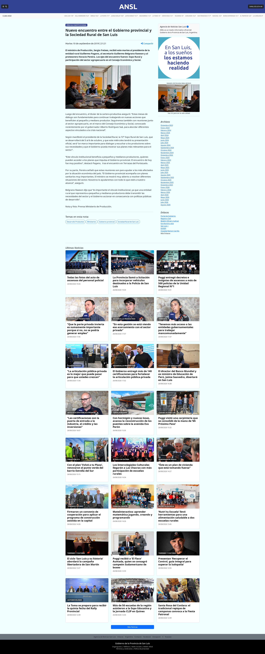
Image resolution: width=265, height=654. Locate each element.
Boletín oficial (148, 647)
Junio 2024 (165, 140)
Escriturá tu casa (167, 223)
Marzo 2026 (165, 192)
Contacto (138, 637)
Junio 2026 (165, 200)
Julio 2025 (164, 172)
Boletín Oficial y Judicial (170, 221)
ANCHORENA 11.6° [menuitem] (145, 16)
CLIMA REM (7, 16)
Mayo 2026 (165, 197)
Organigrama (117, 647)
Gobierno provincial (107, 222)
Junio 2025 (165, 170)
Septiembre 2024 (167, 148)
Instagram (156, 637)
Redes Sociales (137, 647)
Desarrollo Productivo (75, 222)
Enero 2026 (165, 187)
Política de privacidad (141, 649)
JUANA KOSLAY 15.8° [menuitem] (117, 16)
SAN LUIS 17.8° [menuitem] (68, 16)
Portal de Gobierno (168, 216)
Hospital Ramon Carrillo (170, 231)
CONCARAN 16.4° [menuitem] (190, 16)
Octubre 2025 (166, 180)
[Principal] (4, 6)
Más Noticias (133, 627)
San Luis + (164, 226)
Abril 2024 (164, 135)
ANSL (128, 6)
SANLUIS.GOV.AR (255, 6)
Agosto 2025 (165, 175)
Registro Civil (166, 218)
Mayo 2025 (165, 167)
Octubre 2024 (166, 150)
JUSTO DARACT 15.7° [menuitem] (131, 16)
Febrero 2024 (166, 130)
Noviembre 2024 (167, 153)
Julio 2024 (164, 143)
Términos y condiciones (124, 649)
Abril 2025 (164, 165)
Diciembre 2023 (167, 125)
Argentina (129, 637)
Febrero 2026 (166, 190)
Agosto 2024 (165, 145)
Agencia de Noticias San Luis (105, 637)
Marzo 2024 (165, 133)
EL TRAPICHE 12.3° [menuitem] (245, 16)
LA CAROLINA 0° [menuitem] (258, 16)
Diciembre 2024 (167, 155)
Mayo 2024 (165, 138)
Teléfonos (126, 647)
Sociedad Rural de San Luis (128, 222)
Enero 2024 (165, 128)
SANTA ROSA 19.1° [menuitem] (167, 16)
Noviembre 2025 (167, 182)
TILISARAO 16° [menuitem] (179, 16)
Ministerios (91, 222)
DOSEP (163, 228)
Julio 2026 (164, 202)
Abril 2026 (164, 195)
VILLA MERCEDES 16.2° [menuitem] (82, 16)
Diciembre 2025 (167, 185)
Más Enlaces (165, 233)
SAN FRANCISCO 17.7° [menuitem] (204, 16)
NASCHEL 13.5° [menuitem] (217, 16)
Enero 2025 (165, 157)
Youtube (168, 637)
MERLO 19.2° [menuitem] (94, 16)
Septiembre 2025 (167, 177)
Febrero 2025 (166, 160)
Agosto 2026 (165, 205)
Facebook (147, 637)
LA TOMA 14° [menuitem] (156, 16)
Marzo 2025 (165, 162)
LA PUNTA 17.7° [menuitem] (105, 16)
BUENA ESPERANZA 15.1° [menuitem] (230, 16)
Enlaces (120, 637)
